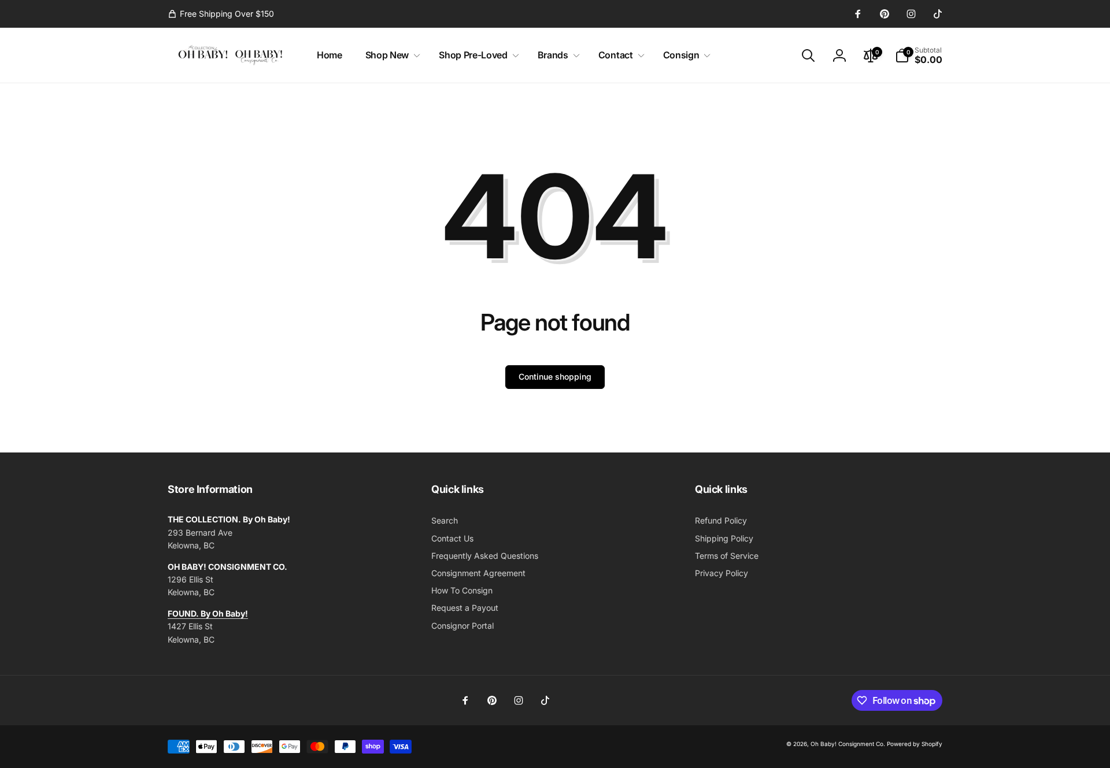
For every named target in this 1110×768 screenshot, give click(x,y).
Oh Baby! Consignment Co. (848, 743)
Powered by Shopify (914, 743)
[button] (390, 55)
